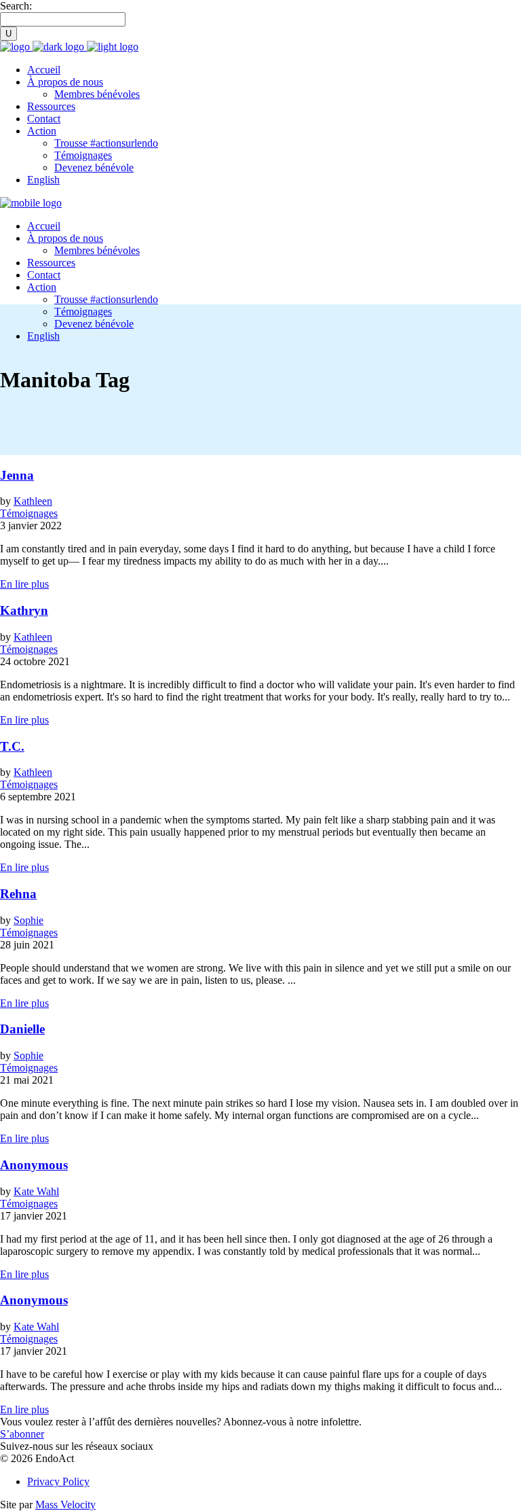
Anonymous (34, 1165)
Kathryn (24, 610)
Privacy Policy (58, 1481)
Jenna (17, 475)
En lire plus (24, 584)
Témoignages (29, 513)
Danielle (22, 1029)
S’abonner (22, 1434)
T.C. (12, 746)
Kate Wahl (36, 1191)
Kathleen (33, 501)
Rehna (18, 894)
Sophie (28, 920)
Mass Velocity (65, 1504)
